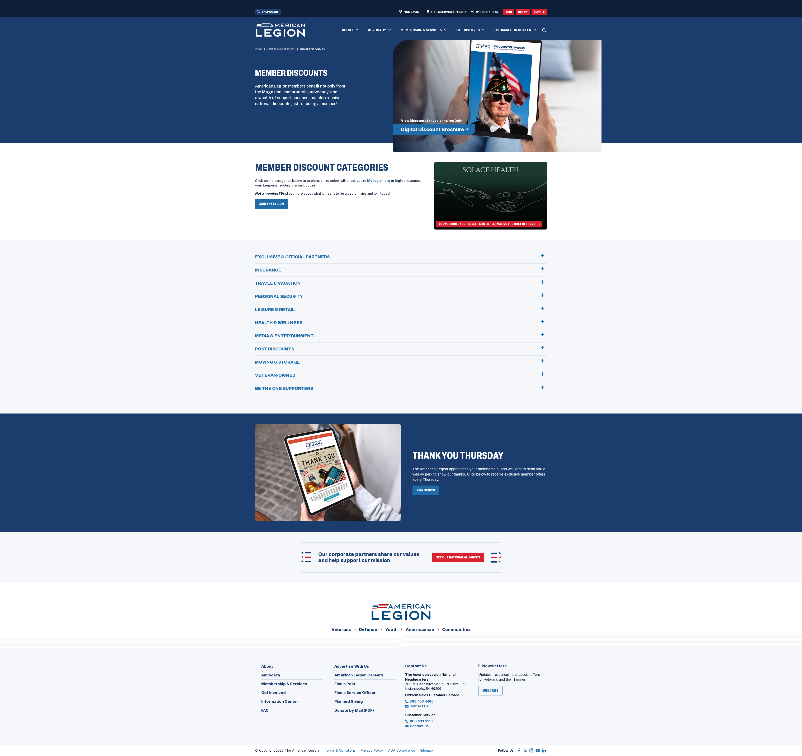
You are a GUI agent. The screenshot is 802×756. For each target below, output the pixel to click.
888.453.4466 (422, 701)
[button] (350, 30)
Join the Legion (272, 205)
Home (258, 49)
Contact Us (419, 706)
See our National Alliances (458, 557)
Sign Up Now (425, 490)
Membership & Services (281, 49)
